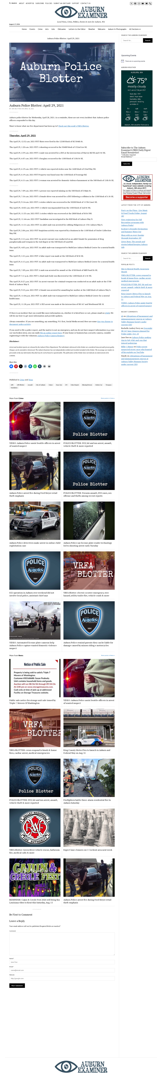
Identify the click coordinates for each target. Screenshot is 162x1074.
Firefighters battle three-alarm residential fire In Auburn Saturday (87, 801)
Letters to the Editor (77, 29)
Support (75, 3)
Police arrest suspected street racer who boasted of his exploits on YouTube (136, 349)
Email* (11, 967)
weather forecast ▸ (137, 125)
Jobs (53, 29)
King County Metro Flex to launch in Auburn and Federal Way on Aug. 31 (86, 751)
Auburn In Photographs (117, 29)
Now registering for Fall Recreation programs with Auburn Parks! (132, 222)
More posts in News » (108, 655)
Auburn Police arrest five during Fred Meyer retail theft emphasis (33, 494)
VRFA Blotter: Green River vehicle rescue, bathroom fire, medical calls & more (34, 851)
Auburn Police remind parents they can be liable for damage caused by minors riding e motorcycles (88, 644)
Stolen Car (98, 385)
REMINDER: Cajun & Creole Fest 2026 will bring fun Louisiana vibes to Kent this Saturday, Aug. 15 (34, 901)
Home (24, 29)
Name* (11, 958)
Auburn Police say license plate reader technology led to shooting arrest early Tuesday (87, 544)
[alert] (137, 61)
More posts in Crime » (108, 398)
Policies (48, 3)
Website (11, 975)
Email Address (127, 157)
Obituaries (62, 29)
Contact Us (85, 3)
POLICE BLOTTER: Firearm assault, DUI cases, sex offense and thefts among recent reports (87, 494)
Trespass (108, 385)
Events (32, 29)
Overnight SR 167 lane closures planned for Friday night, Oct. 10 (136, 331)
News (31, 379)
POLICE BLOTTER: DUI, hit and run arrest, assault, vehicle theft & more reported (87, 444)
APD (12, 385)
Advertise (30, 3)
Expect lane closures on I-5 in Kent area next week (87, 849)
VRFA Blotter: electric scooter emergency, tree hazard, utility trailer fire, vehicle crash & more (86, 594)
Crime (40, 29)
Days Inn (59, 385)
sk (122, 316)
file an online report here (51, 332)
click (107, 313)
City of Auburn (40, 385)
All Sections (134, 29)
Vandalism (14, 388)
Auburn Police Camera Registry (50, 335)
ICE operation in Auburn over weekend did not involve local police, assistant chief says (31, 594)
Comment (12, 931)
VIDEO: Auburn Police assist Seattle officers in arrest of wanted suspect (34, 444)
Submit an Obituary (62, 3)
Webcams (101, 29)
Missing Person (87, 385)
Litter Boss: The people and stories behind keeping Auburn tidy (134, 244)
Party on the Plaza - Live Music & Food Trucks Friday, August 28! (134, 213)
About (21, 3)
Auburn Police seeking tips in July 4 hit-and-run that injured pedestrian (136, 340)
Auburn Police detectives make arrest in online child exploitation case (34, 544)
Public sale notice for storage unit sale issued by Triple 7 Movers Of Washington (32, 701)
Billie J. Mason (127, 346)
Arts (47, 29)
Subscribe (39, 3)
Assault (30, 385)
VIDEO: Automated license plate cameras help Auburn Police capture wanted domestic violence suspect (33, 645)
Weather (91, 29)
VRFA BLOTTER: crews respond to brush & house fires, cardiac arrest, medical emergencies (33, 751)
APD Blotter (20, 385)
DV (66, 385)
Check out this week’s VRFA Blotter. (73, 126)
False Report (75, 385)
